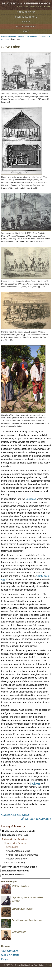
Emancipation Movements (15, 871)
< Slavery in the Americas (15, 814)
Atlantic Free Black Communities (22, 855)
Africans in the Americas (27, 36)
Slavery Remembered (13, 874)
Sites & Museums (26, 12)
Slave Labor (12, 847)
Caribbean (31, 499)
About (26, 31)
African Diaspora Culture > (36, 818)
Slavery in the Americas (15, 843)
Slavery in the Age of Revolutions (19, 867)
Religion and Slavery (16, 859)
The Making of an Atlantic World (18, 831)
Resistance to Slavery (14, 862)
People (26, 22)
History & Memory (26, 26)
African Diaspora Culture (18, 851)
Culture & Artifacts (26, 17)
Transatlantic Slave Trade (15, 835)
